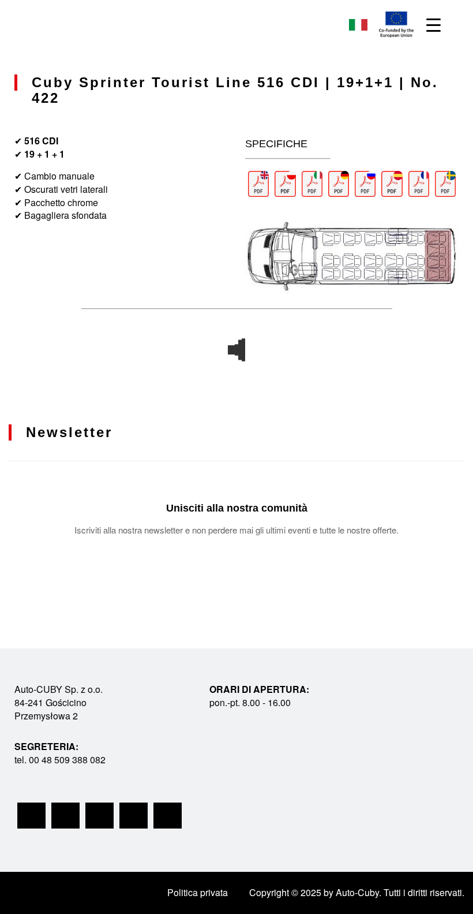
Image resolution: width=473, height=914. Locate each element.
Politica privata (197, 892)
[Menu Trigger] (433, 24)
